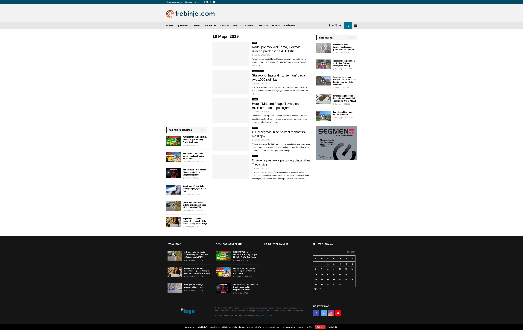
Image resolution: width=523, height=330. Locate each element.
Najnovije (184, 25)
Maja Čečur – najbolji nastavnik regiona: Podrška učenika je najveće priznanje (195, 221)
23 (334, 279)
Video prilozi (326, 37)
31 (340, 285)
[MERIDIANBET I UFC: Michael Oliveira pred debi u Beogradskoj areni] (173, 173)
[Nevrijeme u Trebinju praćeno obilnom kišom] (175, 288)
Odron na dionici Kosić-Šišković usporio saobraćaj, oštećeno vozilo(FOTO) (194, 205)
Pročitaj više (332, 327)
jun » (321, 289)
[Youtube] (214, 2)
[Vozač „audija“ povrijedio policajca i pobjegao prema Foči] (173, 190)
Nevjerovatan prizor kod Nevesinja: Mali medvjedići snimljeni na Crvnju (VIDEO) (344, 98)
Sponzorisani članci (229, 244)
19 (352, 274)
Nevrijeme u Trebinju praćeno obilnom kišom (194, 285)
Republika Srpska (258, 71)
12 (352, 269)
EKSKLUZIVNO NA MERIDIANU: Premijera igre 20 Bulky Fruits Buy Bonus (195, 139)
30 (334, 285)
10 (340, 269)
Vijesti (223, 25)
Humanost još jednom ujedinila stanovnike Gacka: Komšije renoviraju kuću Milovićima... (344, 80)
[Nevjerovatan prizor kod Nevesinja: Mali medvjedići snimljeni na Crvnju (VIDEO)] (323, 99)
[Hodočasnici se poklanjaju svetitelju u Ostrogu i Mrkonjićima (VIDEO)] (323, 64)
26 (352, 279)
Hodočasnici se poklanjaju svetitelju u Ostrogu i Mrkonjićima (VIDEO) (344, 63)
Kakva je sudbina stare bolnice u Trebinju (342, 113)
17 (340, 274)
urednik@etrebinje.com (262, 315)
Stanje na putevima (192, 2)
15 (328, 274)
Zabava (262, 25)
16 (334, 274)
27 (316, 285)
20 (316, 279)
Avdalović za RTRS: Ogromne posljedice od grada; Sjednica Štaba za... (344, 47)
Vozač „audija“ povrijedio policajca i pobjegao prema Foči (194, 188)
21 (322, 279)
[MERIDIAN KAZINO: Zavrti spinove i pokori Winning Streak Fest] (173, 157)
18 (346, 274)
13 (316, 274)
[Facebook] (204, 2)
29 (328, 285)
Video (277, 25)
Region (255, 99)
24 (340, 279)
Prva (171, 25)
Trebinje (196, 25)
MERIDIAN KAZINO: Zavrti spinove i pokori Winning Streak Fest (193, 156)
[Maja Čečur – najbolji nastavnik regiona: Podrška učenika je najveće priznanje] (173, 222)
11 (346, 269)
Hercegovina (210, 25)
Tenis (254, 42)
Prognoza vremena (174, 2)
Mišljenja (290, 25)
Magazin (249, 25)
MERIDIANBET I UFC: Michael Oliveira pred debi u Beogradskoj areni (194, 172)
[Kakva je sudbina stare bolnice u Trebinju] (323, 116)
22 (328, 279)
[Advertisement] (307, 13)
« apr (315, 289)
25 (346, 279)
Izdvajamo (174, 244)
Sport (236, 25)
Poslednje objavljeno (180, 130)
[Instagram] (210, 2)
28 (322, 285)
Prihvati (320, 327)
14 (322, 274)
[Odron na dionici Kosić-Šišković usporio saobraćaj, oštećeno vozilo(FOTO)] (173, 206)
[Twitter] (207, 2)
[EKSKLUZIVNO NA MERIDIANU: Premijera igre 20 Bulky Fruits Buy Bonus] (173, 141)
